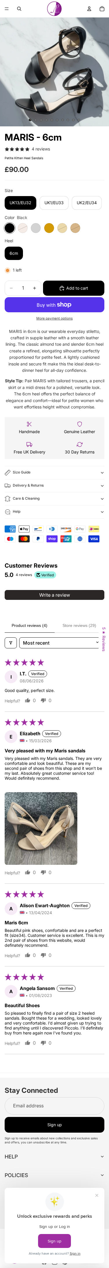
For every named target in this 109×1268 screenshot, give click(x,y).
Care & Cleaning (26, 498)
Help (16, 511)
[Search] (19, 8)
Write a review (54, 595)
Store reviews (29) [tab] (79, 625)
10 (78, 120)
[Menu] (6, 8)
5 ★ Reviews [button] (103, 639)
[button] (41, 828)
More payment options (54, 318)
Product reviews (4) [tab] (29, 625)
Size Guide (22, 472)
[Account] (89, 8)
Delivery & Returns (28, 485)
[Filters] (11, 642)
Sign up (54, 1124)
